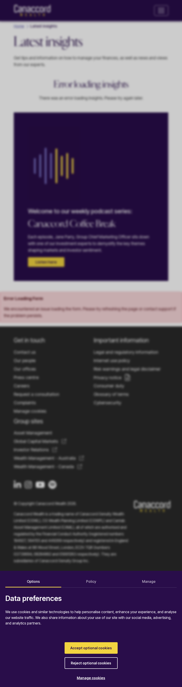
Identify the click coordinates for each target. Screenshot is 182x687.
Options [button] (33, 581)
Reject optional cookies (91, 663)
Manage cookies (91, 678)
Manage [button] (149, 581)
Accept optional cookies (91, 648)
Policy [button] (91, 581)
